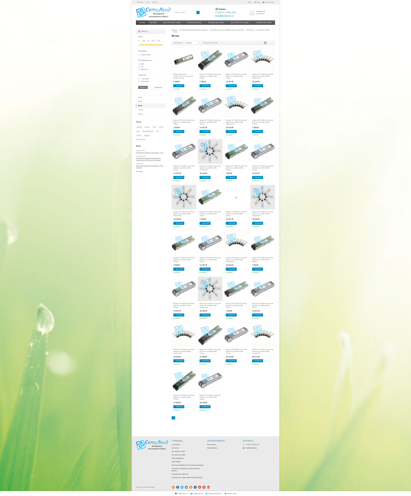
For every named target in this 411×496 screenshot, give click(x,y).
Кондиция (142, 51)
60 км (140, 101)
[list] (268, 43)
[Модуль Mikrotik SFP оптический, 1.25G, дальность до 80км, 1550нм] (184, 59)
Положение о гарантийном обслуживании (187, 477)
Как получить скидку (240, 23)
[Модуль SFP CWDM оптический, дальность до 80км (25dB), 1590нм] (262, 243)
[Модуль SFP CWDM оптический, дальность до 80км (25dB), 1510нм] (262, 105)
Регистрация (269, 2)
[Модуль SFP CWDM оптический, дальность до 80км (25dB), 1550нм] (210, 197)
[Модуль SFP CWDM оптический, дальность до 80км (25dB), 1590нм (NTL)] (210, 289)
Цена (140, 36)
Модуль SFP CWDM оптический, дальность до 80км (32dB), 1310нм (210, 351)
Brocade (147, 127)
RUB (249, 2)
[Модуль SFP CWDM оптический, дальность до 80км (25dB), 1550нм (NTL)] (262, 197)
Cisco (154, 127)
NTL (142, 67)
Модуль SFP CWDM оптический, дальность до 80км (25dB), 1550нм (210, 214)
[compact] (272, 43)
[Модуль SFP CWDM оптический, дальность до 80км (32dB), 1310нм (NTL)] (262, 334)
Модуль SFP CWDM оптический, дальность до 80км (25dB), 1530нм (236, 168)
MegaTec (147, 135)
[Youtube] (199, 487)
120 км (140, 110)
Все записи (139, 171)
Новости (155, 2)
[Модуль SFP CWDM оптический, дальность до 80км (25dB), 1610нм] (236, 289)
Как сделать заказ (178, 451)
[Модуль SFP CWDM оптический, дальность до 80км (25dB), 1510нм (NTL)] (210, 151)
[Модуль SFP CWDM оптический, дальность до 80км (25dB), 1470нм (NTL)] (262, 59)
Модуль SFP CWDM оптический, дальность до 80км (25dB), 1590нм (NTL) (210, 305)
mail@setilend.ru (251, 448)
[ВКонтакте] (186, 487)
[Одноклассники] (191, 487)
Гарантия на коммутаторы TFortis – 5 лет (150, 153)
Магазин (140, 2)
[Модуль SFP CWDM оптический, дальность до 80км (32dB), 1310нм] (210, 334)
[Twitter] (182, 487)
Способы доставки (178, 455)
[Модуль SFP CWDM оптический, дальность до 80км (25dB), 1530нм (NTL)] (184, 197)
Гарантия (142, 75)
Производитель (145, 60)
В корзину (179, 86)
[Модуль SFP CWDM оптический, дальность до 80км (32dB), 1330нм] (184, 380)
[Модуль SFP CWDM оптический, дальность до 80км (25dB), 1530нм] (236, 151)
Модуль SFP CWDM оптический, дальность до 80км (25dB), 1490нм (184, 122)
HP (157, 131)
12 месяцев (144, 79)
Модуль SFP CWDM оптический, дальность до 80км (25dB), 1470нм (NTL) (262, 76)
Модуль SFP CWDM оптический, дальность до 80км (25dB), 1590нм (262, 259)
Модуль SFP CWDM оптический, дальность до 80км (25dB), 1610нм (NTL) (184, 351)
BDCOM (139, 127)
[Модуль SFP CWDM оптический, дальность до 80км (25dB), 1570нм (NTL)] (236, 243)
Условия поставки (264, 23)
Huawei (139, 135)
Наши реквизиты (178, 458)
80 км (140, 106)
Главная (141, 23)
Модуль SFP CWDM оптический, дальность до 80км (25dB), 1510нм (262, 122)
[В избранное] (194, 86)
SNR (142, 64)
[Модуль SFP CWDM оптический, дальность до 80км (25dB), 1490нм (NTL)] (236, 105)
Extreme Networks (148, 131)
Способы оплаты (194, 23)
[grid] (265, 43)
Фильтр (144, 31)
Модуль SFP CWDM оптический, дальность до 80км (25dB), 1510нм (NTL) (210, 168)
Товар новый (145, 55)
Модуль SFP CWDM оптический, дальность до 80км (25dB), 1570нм (184, 259)
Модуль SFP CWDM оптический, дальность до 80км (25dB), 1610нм (236, 305)
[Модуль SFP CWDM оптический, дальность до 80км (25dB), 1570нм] (184, 243)
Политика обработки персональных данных (188, 465)
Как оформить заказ (171, 23)
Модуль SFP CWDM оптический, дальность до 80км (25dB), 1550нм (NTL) (262, 214)
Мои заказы (211, 444)
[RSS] (173, 487)
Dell (138, 131)
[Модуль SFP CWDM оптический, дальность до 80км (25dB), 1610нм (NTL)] (184, 334)
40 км (140, 97)
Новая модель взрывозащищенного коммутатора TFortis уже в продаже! (148, 159)
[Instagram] (195, 487)
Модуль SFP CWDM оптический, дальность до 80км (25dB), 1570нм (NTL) (236, 259)
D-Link (161, 127)
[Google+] (208, 487)
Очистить (158, 87)
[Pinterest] (204, 487)
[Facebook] (177, 487)
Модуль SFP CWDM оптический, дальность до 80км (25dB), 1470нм (210, 76)
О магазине (176, 444)
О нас (147, 2)
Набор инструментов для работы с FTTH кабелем (149, 167)
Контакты (175, 448)
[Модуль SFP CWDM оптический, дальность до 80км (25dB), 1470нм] (210, 59)
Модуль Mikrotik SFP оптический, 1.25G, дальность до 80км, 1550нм (183, 76)
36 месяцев (144, 81)
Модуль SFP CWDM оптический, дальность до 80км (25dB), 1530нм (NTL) (184, 214)
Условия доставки (216, 23)
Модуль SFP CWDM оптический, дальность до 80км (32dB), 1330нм (184, 397)
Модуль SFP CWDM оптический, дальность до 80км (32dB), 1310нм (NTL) (262, 351)
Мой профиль (212, 448)
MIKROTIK (144, 69)
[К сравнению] (190, 86)
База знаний (176, 462)
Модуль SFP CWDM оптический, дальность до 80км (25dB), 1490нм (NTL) (236, 122)
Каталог (153, 23)
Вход (258, 2)
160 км (140, 114)
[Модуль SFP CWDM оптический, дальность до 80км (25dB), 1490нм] (184, 105)
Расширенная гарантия (180, 474)
